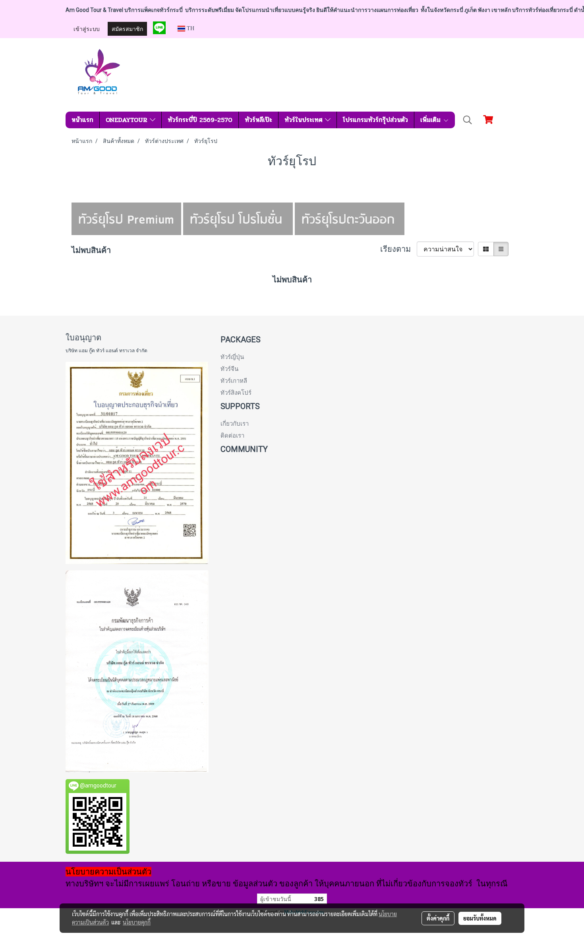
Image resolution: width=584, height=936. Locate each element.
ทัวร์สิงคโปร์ (235, 392)
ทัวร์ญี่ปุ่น (232, 357)
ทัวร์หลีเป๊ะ (258, 120)
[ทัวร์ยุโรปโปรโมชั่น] (238, 218)
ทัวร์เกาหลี (233, 380)
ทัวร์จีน (229, 368)
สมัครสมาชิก (127, 28)
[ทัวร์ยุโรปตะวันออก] (349, 218)
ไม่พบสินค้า (91, 250)
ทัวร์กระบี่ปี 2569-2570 (200, 120)
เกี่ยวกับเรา (234, 423)
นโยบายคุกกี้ (137, 922)
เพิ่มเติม (431, 120)
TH (189, 28)
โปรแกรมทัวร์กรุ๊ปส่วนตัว (375, 120)
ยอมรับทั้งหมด (480, 918)
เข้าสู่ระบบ (86, 28)
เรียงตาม (398, 249)
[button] (467, 119)
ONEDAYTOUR (128, 120)
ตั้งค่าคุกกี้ (438, 918)
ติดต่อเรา (232, 435)
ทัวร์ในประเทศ (304, 120)
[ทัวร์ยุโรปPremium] (126, 218)
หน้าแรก (82, 120)
